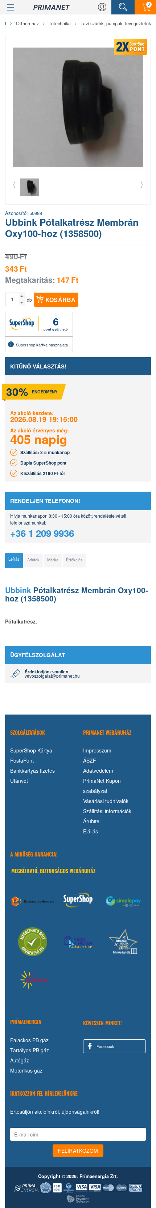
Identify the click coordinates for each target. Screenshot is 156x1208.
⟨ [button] (14, 184)
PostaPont (22, 760)
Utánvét (19, 780)
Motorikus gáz (26, 1070)
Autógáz (19, 1060)
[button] (22, 296)
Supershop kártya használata (42, 345)
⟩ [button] (141, 184)
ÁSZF (89, 760)
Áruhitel (91, 821)
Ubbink (18, 589)
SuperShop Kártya (31, 750)
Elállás (90, 831)
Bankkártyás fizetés (32, 770)
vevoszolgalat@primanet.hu (52, 676)
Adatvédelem (98, 770)
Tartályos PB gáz (29, 1050)
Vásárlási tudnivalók (105, 800)
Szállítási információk (107, 811)
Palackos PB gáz (29, 1040)
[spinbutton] (12, 299)
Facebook (104, 1046)
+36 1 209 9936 (42, 533)
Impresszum (97, 750)
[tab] (14, 560)
